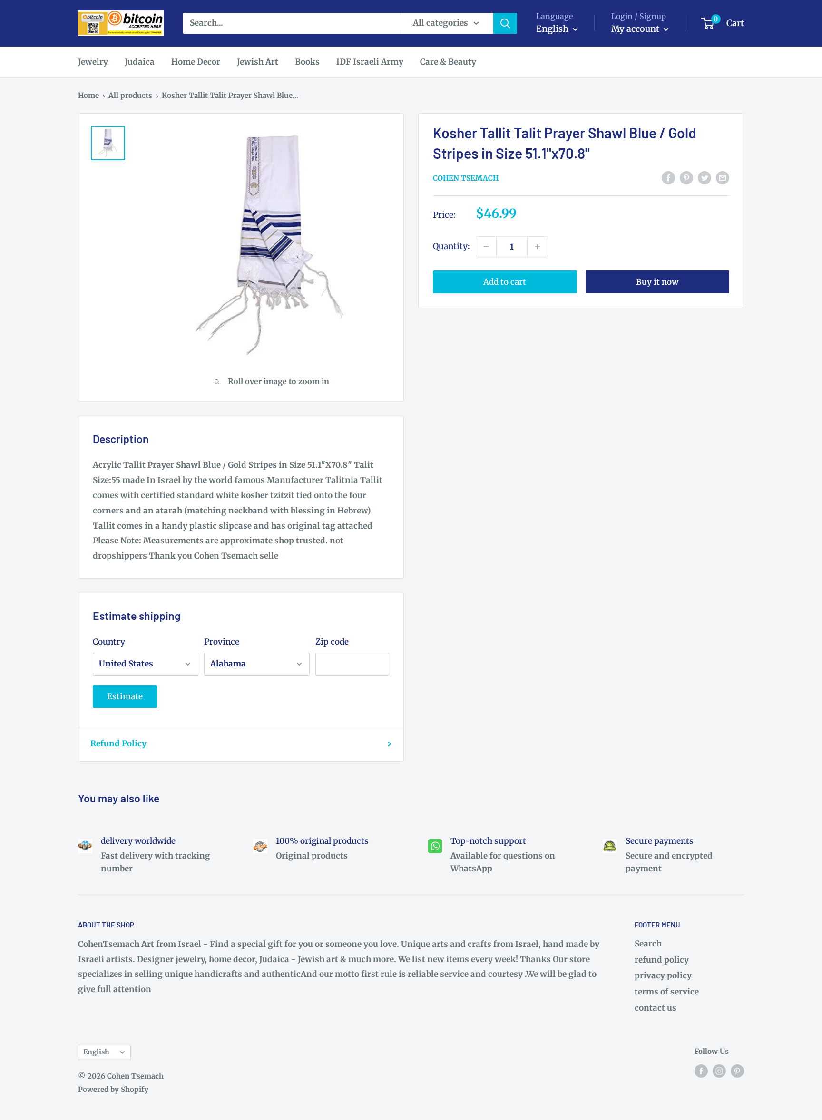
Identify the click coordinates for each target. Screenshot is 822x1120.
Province (221, 642)
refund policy (662, 960)
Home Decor (195, 62)
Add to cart (504, 282)
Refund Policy (118, 743)
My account (636, 28)
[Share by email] (722, 177)
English (96, 1052)
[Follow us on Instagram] (719, 1071)
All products (130, 95)
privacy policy (663, 975)
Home (88, 95)
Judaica (140, 62)
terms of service (667, 991)
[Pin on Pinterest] (686, 177)
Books (307, 62)
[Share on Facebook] (668, 177)
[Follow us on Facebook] (701, 1071)
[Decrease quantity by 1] (486, 247)
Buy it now (657, 282)
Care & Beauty (448, 62)
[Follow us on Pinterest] (737, 1071)
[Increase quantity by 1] (538, 247)
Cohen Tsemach (466, 178)
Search (648, 943)
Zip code (332, 642)
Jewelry (93, 62)
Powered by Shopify (113, 1089)
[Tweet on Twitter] (704, 177)
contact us (655, 1008)
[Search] (505, 23)
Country (109, 642)
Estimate (125, 696)
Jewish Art (257, 62)
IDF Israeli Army (369, 62)
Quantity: (451, 246)
